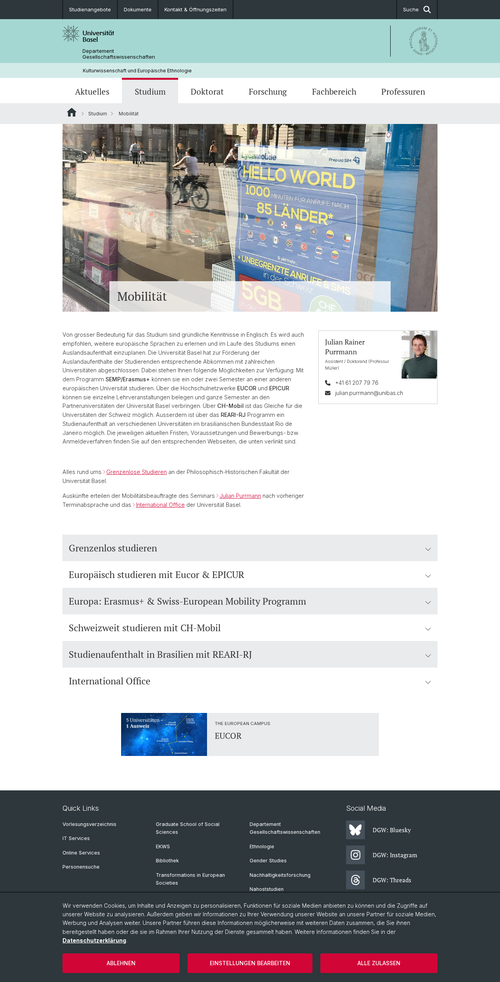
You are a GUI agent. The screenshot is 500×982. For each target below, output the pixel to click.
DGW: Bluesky (392, 830)
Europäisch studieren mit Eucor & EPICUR (156, 574)
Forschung (268, 91)
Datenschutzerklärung (94, 940)
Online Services (81, 853)
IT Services (76, 838)
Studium (150, 91)
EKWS (163, 846)
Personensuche (81, 867)
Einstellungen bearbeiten (250, 963)
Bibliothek (167, 861)
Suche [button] (411, 9)
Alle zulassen (378, 963)
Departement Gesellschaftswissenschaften (118, 54)
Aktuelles (92, 91)
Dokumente (138, 9)
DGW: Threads (392, 880)
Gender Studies (268, 861)
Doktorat (207, 91)
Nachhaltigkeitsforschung (280, 875)
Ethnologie (262, 846)
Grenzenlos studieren (113, 547)
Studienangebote (90, 9)
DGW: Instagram (395, 855)
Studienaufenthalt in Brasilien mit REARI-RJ (160, 654)
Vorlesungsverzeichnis (89, 824)
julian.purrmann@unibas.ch (369, 393)
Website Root (71, 112)
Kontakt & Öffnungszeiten (195, 9)
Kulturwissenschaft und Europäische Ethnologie (137, 71)
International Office (109, 680)
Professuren (403, 91)
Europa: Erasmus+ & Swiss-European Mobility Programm (187, 601)
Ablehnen (121, 963)
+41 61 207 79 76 (357, 382)
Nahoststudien (267, 889)
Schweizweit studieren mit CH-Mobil (145, 627)
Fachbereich (334, 91)
